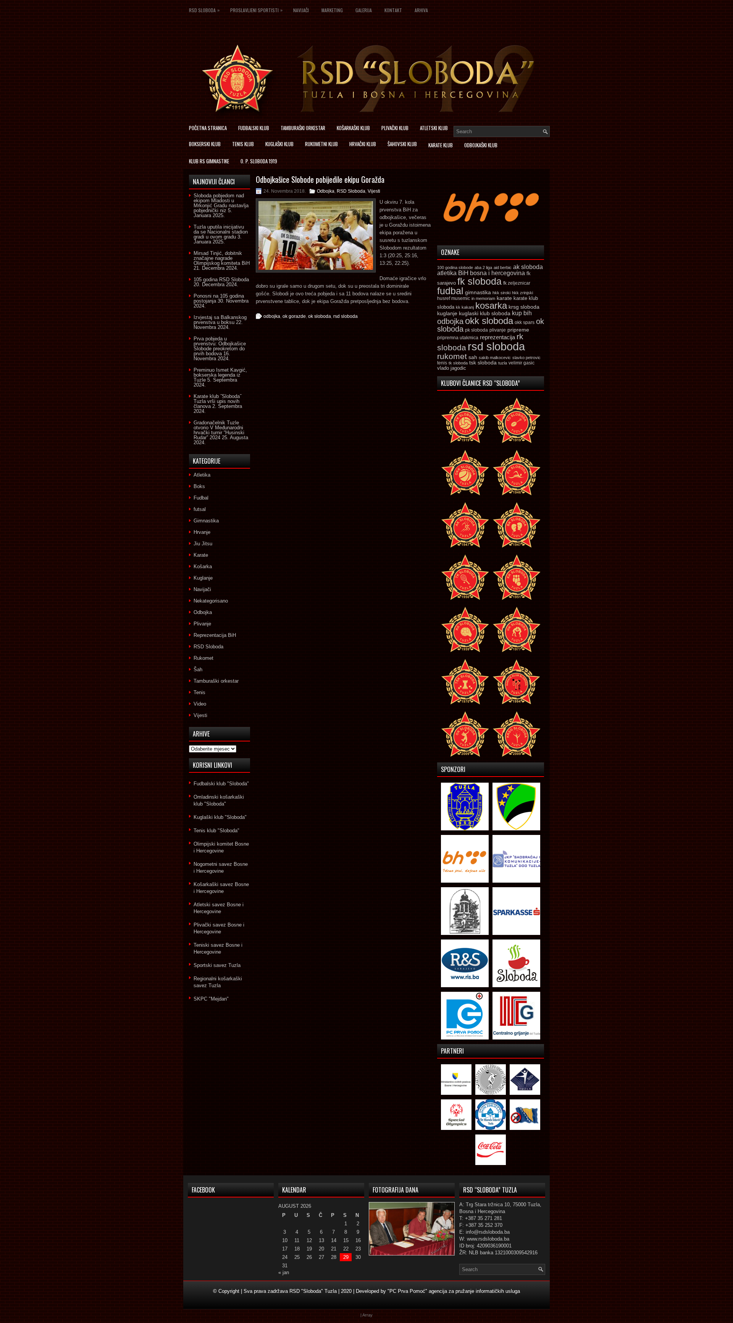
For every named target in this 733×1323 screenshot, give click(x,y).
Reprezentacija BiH (215, 635)
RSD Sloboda (204, 9)
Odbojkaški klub (480, 145)
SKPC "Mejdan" (211, 999)
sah (472, 357)
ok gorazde (294, 316)
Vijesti (374, 191)
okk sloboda (489, 321)
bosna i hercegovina (497, 272)
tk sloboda (458, 363)
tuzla (502, 363)
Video (200, 704)
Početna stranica (208, 128)
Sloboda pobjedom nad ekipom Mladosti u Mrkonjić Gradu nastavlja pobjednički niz (221, 203)
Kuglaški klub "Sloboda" (220, 817)
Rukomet (203, 658)
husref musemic (453, 298)
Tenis (199, 692)
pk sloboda (476, 330)
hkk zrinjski (522, 292)
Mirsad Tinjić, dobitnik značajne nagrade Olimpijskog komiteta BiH (222, 258)
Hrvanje (202, 532)
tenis (442, 363)
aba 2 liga (483, 267)
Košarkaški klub (353, 128)
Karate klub (440, 145)
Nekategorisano (211, 601)
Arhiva (421, 10)
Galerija (363, 10)
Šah (198, 669)
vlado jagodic (451, 368)
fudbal (450, 290)
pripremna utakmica (457, 337)
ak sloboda (528, 266)
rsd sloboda (345, 316)
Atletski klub (434, 128)
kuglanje (447, 313)
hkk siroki (501, 292)
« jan (283, 1272)
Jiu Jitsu (203, 543)
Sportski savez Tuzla (217, 965)
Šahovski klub (402, 144)
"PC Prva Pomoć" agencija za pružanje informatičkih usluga (453, 1291)
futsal (200, 509)
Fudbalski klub (253, 128)
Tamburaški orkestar (303, 128)
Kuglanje (203, 578)
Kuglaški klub (279, 144)
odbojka (271, 316)
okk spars (524, 322)
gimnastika (478, 292)
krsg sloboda (524, 307)
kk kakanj (465, 307)
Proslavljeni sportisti (256, 9)
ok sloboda (319, 316)
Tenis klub (243, 144)
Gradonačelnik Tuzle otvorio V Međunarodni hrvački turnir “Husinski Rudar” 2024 (219, 430)
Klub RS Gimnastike (209, 161)
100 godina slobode (455, 267)
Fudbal (201, 498)
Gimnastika (206, 521)
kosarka (491, 305)
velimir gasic (521, 363)
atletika (447, 272)
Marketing (332, 10)
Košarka (203, 566)
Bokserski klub (205, 144)
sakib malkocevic (495, 357)
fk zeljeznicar (516, 283)
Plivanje (202, 624)
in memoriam (483, 298)
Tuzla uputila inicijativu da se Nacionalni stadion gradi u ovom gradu (221, 232)
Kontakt (393, 10)
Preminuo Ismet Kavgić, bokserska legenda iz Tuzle (220, 375)
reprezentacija (497, 337)
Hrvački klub (362, 144)
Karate (201, 555)
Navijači (301, 10)
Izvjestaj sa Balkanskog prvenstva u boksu (220, 319)
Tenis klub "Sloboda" (216, 830)
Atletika (202, 475)
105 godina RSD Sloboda (221, 279)
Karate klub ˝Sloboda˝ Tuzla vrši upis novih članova (217, 401)
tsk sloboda (483, 362)
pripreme (518, 330)
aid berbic (503, 267)
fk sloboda (479, 281)
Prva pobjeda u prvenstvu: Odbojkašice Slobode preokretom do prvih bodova (220, 346)
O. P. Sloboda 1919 (259, 161)
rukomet (452, 356)
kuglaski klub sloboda (484, 313)
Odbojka (325, 191)
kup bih (522, 313)
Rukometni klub (321, 144)
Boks (199, 486)
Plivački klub (394, 128)
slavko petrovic (526, 357)
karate (504, 298)
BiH (463, 273)
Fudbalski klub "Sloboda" (221, 783)
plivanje (497, 330)
